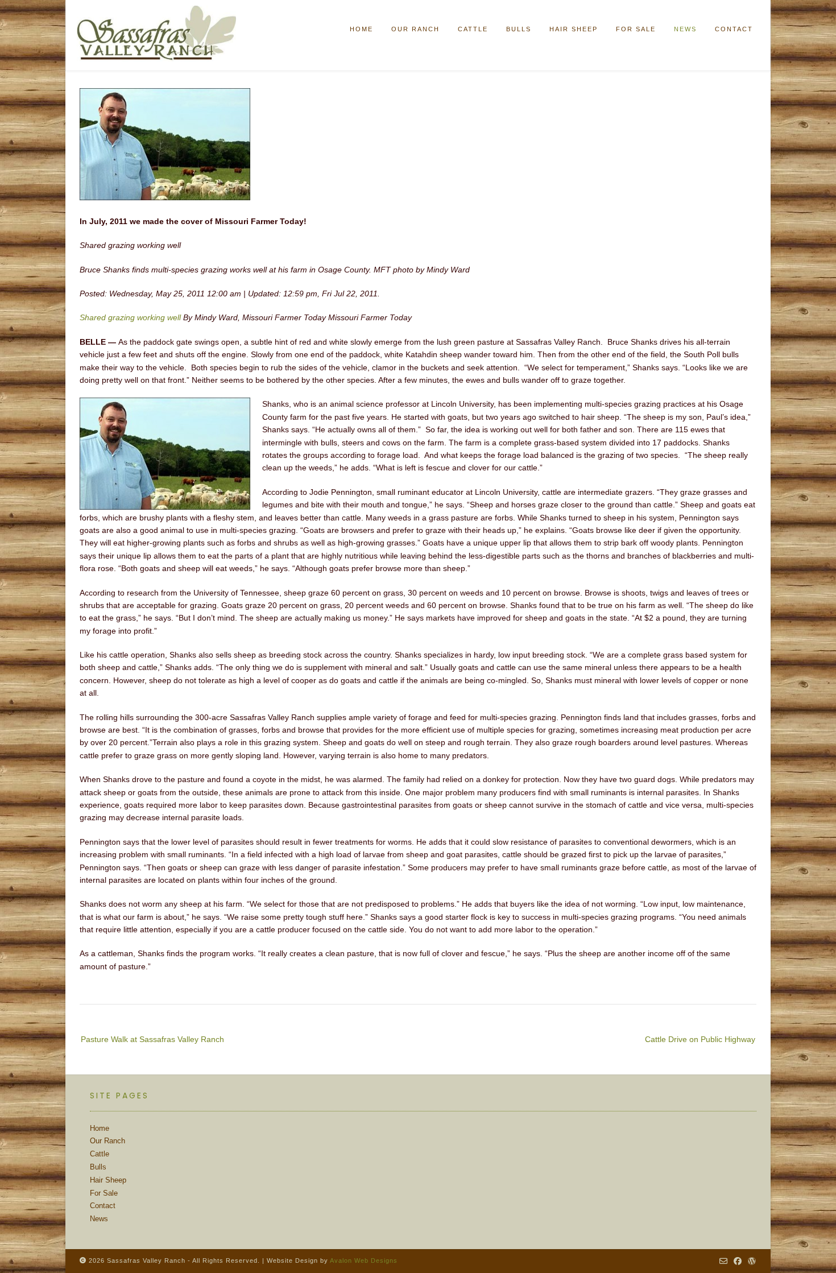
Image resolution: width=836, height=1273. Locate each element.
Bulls (98, 1167)
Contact (102, 1205)
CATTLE (473, 29)
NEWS (685, 29)
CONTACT (734, 29)
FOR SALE (636, 29)
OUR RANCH (415, 29)
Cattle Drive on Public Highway (700, 1039)
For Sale (104, 1193)
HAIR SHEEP (573, 29)
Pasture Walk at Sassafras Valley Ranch (152, 1039)
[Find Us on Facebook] (738, 1261)
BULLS (518, 29)
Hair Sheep (108, 1180)
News (99, 1218)
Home (361, 29)
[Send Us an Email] (723, 1261)
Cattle (99, 1154)
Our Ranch (107, 1140)
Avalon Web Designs (364, 1260)
